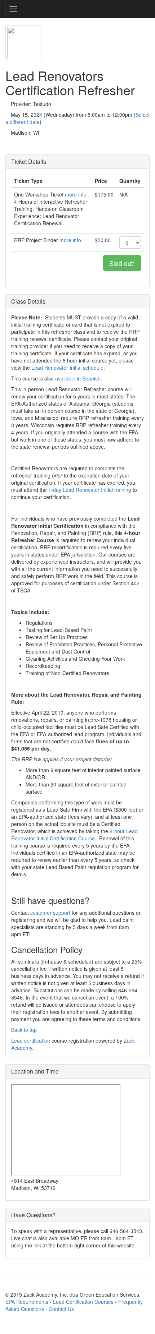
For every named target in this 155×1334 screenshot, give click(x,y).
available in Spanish (78, 378)
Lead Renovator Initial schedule (67, 367)
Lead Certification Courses (83, 1301)
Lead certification (30, 1040)
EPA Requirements (26, 1301)
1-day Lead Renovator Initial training (89, 489)
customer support (50, 912)
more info (76, 194)
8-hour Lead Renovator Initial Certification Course (74, 834)
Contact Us (61, 1308)
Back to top (24, 1029)
